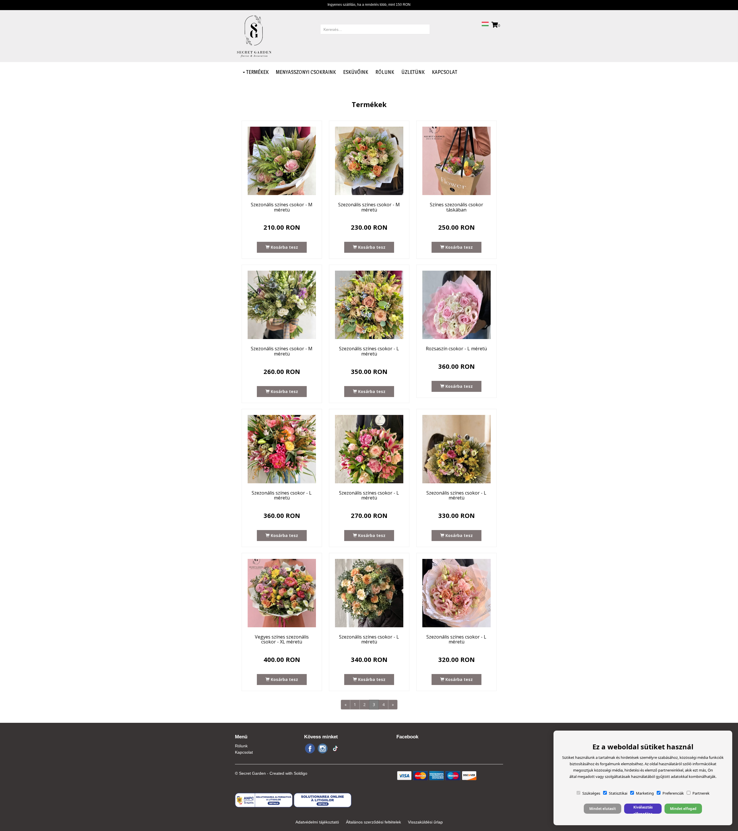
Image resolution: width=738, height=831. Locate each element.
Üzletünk (413, 72)
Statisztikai (618, 793)
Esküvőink (355, 72)
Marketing (645, 793)
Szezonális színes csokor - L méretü (369, 351)
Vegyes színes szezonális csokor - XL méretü (282, 639)
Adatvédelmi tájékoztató (317, 822)
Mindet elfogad (683, 808)
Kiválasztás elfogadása (643, 809)
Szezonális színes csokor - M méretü (281, 207)
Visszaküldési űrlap (425, 822)
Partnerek (700, 793)
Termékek (257, 72)
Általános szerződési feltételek (373, 822)
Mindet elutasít (602, 808)
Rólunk (384, 72)
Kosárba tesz (284, 247)
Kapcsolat (444, 72)
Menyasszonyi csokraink (306, 72)
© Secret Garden (250, 773)
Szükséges (591, 793)
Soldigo (300, 773)
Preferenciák (673, 793)
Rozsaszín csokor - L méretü (456, 348)
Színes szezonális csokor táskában (456, 207)
